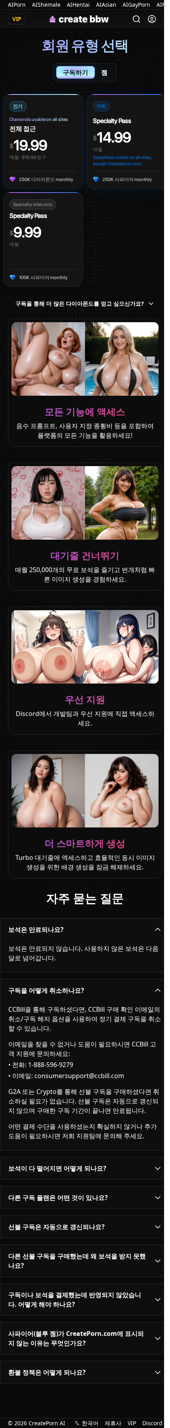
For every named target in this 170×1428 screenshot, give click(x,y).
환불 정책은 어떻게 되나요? (47, 1372)
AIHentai (78, 4)
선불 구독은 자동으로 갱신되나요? (56, 1226)
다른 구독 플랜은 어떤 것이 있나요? (58, 1197)
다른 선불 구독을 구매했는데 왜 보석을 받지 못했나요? (77, 1261)
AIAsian (106, 4)
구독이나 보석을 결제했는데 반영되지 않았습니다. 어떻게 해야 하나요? (74, 1299)
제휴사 (113, 1423)
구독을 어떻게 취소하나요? (46, 990)
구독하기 (75, 72)
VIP (132, 1423)
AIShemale (46, 4)
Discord (152, 1423)
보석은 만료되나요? (36, 929)
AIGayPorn (136, 4)
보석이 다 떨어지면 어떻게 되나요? (57, 1168)
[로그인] (151, 19)
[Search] (136, 19)
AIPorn (17, 4)
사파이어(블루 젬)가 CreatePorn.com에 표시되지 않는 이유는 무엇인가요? (76, 1338)
